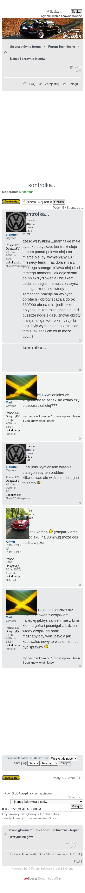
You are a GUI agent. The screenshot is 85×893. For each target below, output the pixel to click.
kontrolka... (42, 185)
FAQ (32, 84)
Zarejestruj (52, 84)
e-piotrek (28, 222)
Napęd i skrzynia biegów (27, 58)
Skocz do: (75, 797)
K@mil (10, 541)
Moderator (26, 192)
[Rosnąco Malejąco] (56, 763)
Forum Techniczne (61, 46)
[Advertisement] (42, 134)
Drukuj (71, 69)
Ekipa (14, 854)
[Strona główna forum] (42, 21)
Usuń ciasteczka (32, 854)
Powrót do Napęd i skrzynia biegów (28, 793)
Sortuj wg (20, 763)
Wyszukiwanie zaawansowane (61, 16)
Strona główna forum (25, 46)
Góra (80, 340)
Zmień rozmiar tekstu (78, 69)
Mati (9, 402)
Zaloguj (73, 84)
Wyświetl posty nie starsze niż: (28, 758)
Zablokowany (11, 200)
